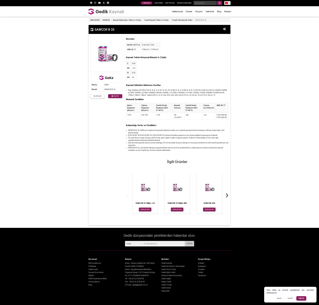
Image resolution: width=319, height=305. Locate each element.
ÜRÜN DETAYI (145, 209)
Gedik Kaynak (166, 263)
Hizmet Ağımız (94, 282)
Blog (219, 11)
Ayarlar (279, 298)
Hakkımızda (177, 11)
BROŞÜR (98, 96)
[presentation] (127, 194)
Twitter (200, 272)
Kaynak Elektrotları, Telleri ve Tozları (127, 20)
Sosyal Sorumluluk (95, 272)
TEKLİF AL (146, 3)
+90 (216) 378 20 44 (137, 282)
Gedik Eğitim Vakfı (168, 272)
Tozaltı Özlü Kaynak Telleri (182, 20)
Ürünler (189, 11)
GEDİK (106, 11)
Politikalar (92, 266)
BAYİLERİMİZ (159, 3)
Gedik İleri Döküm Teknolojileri (173, 266)
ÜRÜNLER (106, 20)
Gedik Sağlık (166, 279)
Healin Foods (166, 285)
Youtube (201, 269)
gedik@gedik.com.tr (140, 285)
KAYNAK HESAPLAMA (184, 3)
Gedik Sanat (166, 288)
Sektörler (210, 11)
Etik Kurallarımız (94, 263)
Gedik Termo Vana (168, 269)
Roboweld (165, 291)
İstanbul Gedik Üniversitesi (171, 275)
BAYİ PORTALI (170, 3)
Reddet (290, 298)
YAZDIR (116, 96)
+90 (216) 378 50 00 (136, 279)
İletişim (227, 11)
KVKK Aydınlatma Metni (97, 279)
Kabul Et (301, 298)
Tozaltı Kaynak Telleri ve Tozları (156, 20)
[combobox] (134, 243)
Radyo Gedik (166, 282)
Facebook (202, 275)
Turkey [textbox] (128, 244)
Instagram (202, 266)
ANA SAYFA (95, 20)
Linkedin (201, 263)
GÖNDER (190, 243)
